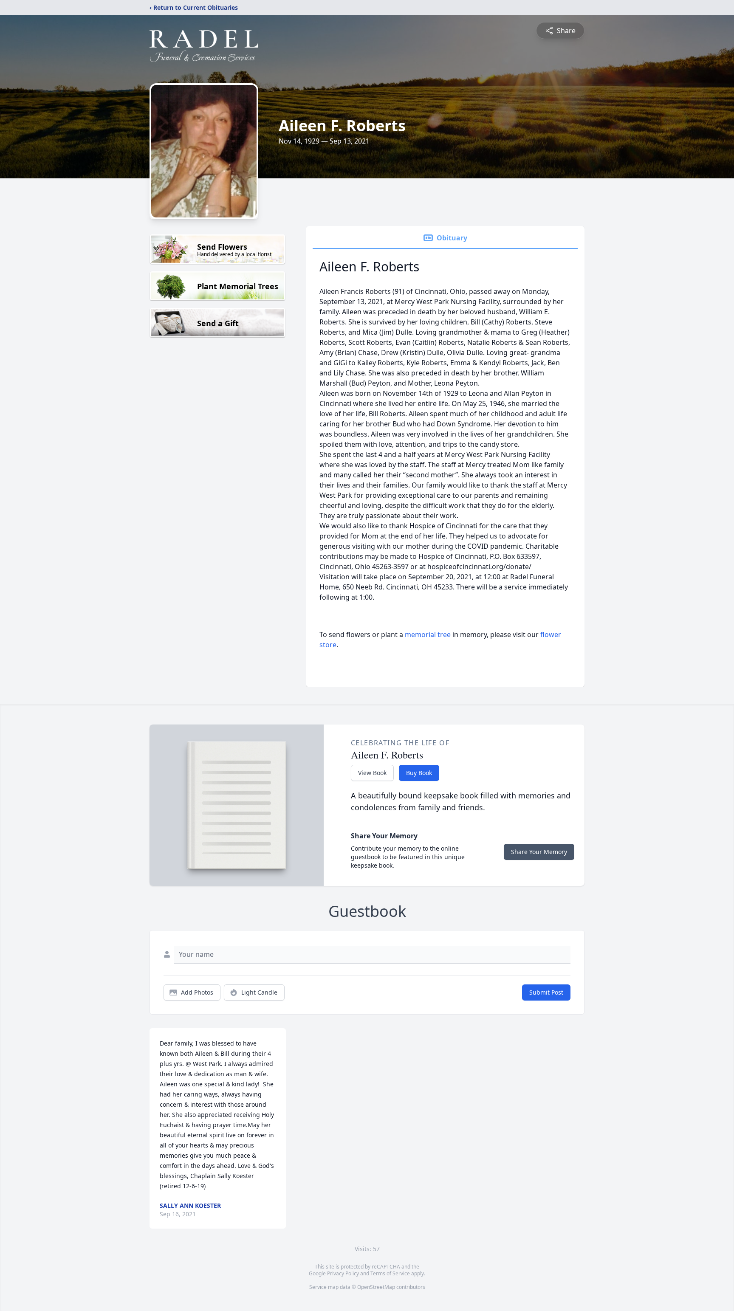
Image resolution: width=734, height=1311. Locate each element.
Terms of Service (390, 1273)
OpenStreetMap (376, 1287)
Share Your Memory (539, 852)
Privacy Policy (343, 1273)
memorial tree (428, 634)
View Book (372, 773)
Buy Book (419, 773)
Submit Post (546, 992)
